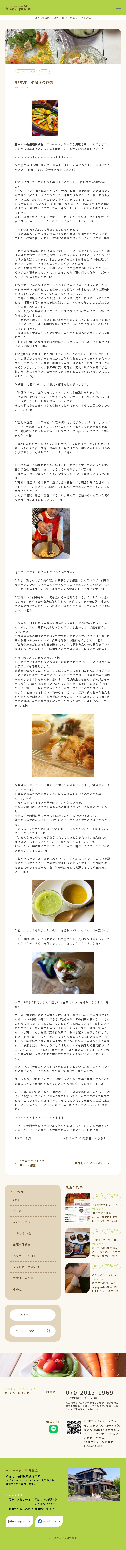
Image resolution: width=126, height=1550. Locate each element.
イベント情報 (22, 1222)
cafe (16, 1200)
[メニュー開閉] (118, 7)
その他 (17, 1289)
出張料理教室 (22, 1244)
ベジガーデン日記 (24, 1256)
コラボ (17, 1211)
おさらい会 (24, 1233)
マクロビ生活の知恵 (26, 1267)
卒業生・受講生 (23, 1278)
